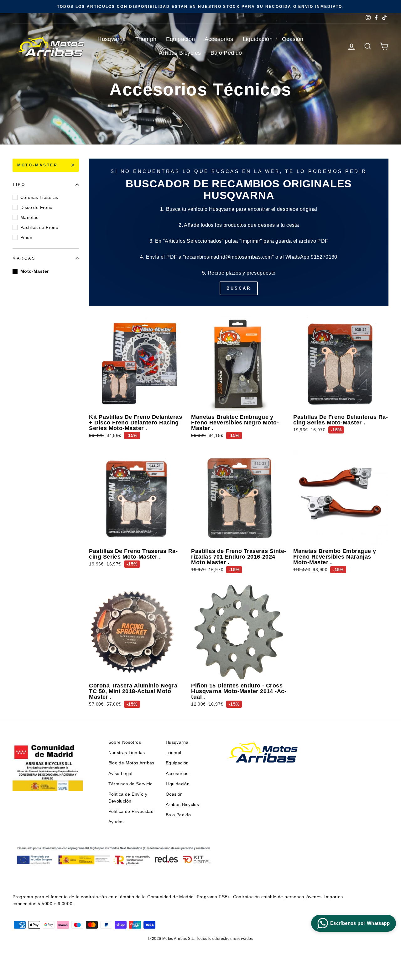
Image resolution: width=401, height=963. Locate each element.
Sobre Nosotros (124, 742)
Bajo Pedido (226, 53)
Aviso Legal (120, 773)
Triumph (146, 39)
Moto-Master (37, 165)
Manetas (29, 217)
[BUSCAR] (238, 232)
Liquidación (258, 39)
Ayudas (116, 821)
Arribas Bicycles (180, 53)
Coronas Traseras (39, 197)
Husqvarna (111, 39)
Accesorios (219, 39)
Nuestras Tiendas (126, 752)
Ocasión (293, 39)
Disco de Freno (36, 207)
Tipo (19, 184)
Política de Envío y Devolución (128, 797)
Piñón (26, 237)
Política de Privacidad (131, 811)
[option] (200, 6)
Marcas (24, 258)
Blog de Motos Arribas (131, 763)
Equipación (180, 39)
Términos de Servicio (130, 784)
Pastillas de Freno (39, 227)
